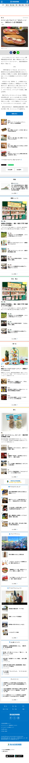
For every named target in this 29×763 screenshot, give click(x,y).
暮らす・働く (21, 5)
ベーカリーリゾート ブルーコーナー (11, 159)
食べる (7, 5)
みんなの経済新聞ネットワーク (14, 745)
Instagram (18, 717)
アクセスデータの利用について (8, 727)
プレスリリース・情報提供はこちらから (9, 725)
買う (16, 5)
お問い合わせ (4, 729)
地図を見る (14, 113)
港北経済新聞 (14, 2)
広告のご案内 (4, 731)
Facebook (10, 717)
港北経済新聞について (6, 723)
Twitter (14, 717)
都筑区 (3, 24)
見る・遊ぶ (12, 5)
